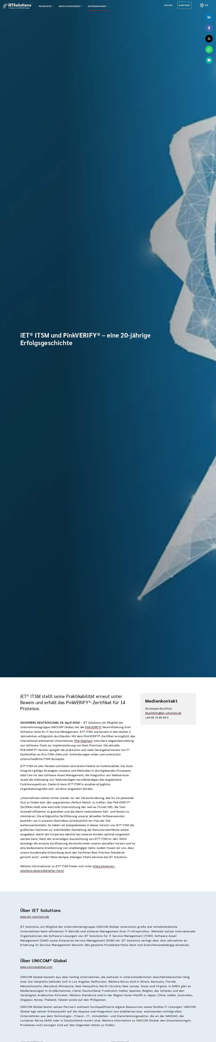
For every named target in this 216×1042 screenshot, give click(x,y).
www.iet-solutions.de (34, 916)
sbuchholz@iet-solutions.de (163, 713)
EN (206, 5)
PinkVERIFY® (93, 727)
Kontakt (184, 5)
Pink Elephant (83, 741)
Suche (168, 5)
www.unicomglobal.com (36, 967)
